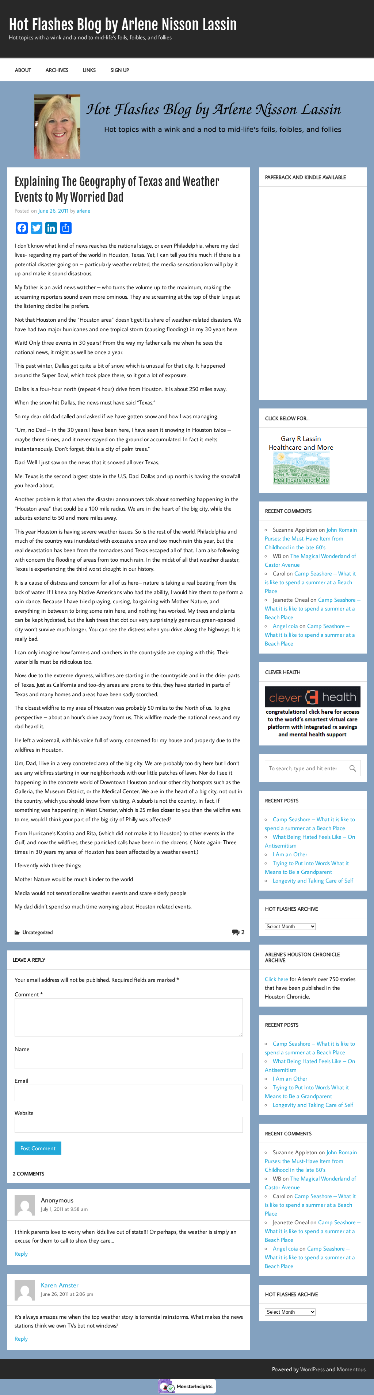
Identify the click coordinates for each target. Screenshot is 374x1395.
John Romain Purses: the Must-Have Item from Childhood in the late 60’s (311, 538)
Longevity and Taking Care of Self (313, 880)
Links (89, 69)
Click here (276, 979)
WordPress (312, 1369)
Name (22, 1049)
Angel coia (285, 625)
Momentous (351, 1369)
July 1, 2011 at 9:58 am (64, 1208)
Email (21, 1081)
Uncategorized (38, 932)
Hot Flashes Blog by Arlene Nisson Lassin (123, 25)
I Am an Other (290, 854)
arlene (83, 210)
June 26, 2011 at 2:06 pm (67, 1293)
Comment (29, 994)
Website (24, 1113)
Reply (21, 1253)
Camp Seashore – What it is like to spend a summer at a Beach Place (310, 582)
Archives (57, 69)
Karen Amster (60, 1285)
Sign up (120, 69)
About (23, 69)
